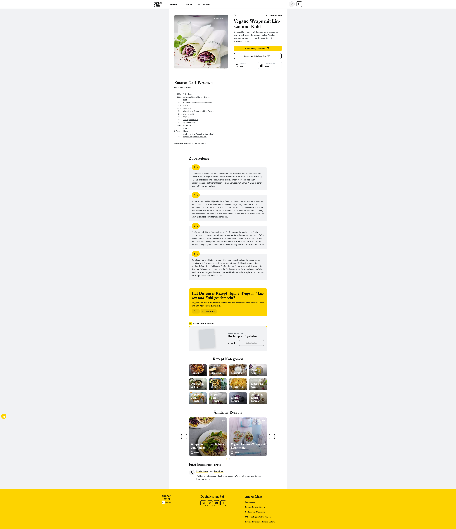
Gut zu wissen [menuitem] (204, 4)
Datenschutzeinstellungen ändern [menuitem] (260, 522)
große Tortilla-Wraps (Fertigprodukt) (198, 134)
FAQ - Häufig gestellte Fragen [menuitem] (258, 517)
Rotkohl (186, 105)
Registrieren (202, 471)
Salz (185, 99)
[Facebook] (223, 503)
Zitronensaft (188, 114)
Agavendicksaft (189, 122)
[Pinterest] (210, 503)
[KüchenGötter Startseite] (158, 4)
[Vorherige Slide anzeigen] (184, 436)
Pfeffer (186, 128)
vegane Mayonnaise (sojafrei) (195, 137)
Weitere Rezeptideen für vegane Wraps (190, 143)
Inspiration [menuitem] (187, 4)
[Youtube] (216, 503)
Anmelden (218, 471)
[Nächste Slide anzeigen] (272, 436)
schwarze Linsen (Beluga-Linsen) (196, 97)
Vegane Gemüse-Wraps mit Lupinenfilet (248, 446)
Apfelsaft (187, 125)
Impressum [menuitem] (250, 502)
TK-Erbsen (187, 94)
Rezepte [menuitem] (173, 4)
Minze (185, 131)
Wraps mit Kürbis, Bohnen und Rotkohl (208, 446)
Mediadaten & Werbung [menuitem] (255, 512)
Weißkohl (187, 108)
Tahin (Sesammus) (190, 119)
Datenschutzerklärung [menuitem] (255, 507)
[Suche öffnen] (299, 4)
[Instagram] (203, 503)
